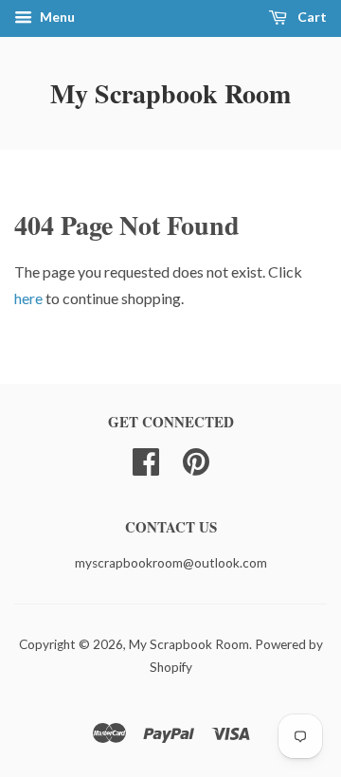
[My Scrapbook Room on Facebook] (146, 459)
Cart (311, 17)
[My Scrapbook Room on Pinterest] (196, 459)
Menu (56, 17)
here (28, 298)
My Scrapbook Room (170, 93)
